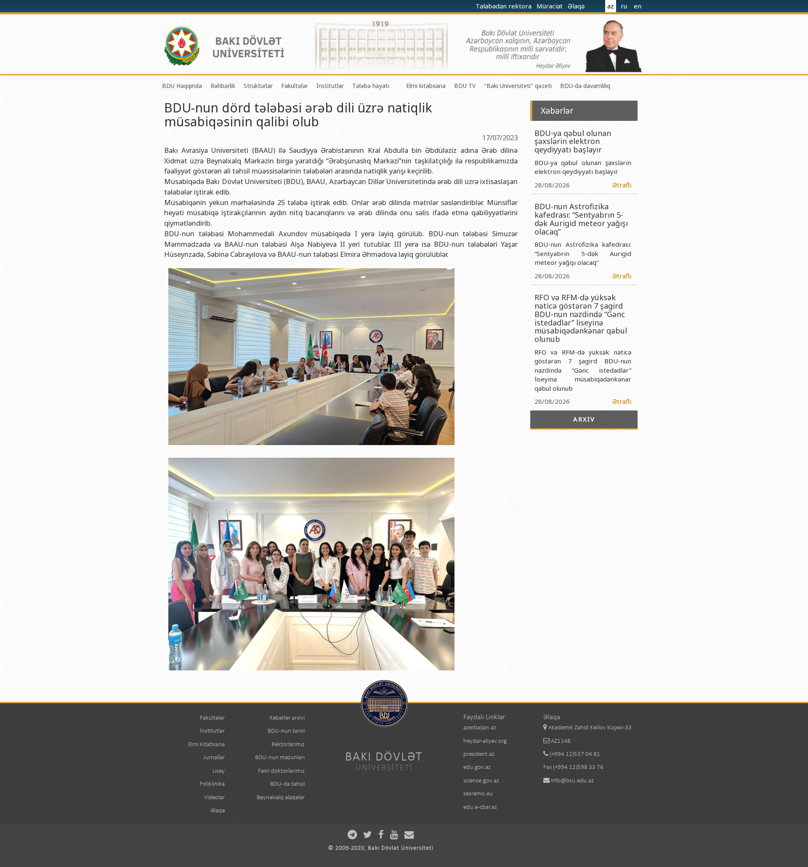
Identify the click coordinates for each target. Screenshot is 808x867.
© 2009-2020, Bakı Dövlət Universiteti (380, 848)
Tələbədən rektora (504, 6)
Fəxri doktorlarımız (281, 771)
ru (624, 6)
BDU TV (465, 86)
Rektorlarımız (288, 745)
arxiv (584, 419)
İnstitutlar (330, 86)
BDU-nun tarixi (286, 731)
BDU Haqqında (182, 86)
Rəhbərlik (222, 86)
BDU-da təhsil (287, 784)
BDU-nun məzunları (280, 758)
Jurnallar (214, 758)
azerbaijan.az (479, 728)
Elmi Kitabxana (206, 745)
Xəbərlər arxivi (287, 718)
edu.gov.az (477, 767)
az (610, 6)
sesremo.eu (478, 794)
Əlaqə (577, 6)
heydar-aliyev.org (485, 741)
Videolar (214, 798)
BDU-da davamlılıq (585, 86)
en (637, 6)
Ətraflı (621, 185)
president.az (478, 754)
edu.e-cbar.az (480, 807)
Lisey (219, 771)
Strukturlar (258, 86)
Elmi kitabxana (426, 86)
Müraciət (550, 6)
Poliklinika (212, 784)
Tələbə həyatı (370, 86)
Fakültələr (294, 86)
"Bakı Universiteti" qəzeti (518, 86)
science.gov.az (481, 781)
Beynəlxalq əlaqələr (281, 798)
